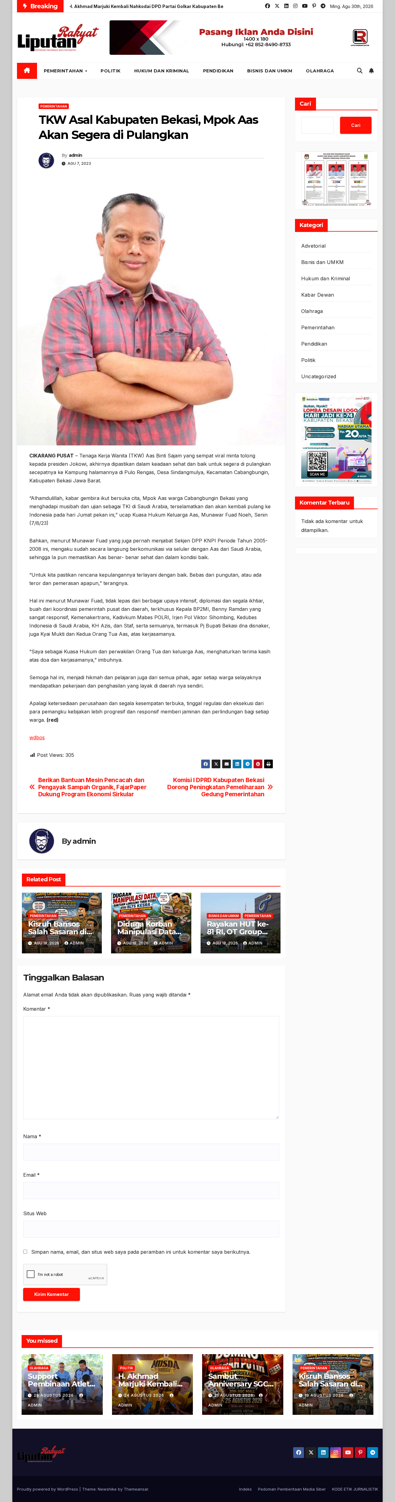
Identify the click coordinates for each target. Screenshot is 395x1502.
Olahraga (320, 71)
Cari (305, 103)
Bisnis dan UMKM (270, 71)
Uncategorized (318, 376)
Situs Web (35, 1213)
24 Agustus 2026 (144, 1395)
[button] (360, 70)
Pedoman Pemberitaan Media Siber (292, 1489)
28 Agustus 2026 (54, 1395)
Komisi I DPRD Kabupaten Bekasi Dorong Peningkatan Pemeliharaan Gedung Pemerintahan (215, 787)
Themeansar (136, 1489)
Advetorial (313, 246)
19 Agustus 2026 (325, 1395)
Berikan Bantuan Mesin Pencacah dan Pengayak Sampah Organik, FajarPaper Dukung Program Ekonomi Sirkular (92, 787)
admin (75, 155)
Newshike (107, 1489)
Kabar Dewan (317, 295)
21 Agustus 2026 (234, 1395)
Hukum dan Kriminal (161, 71)
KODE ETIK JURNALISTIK (355, 1489)
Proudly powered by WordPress (48, 1489)
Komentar (36, 1009)
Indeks (245, 1489)
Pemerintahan (64, 71)
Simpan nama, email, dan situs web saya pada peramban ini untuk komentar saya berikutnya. (140, 1252)
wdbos (37, 737)
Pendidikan (218, 71)
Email (31, 1175)
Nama (32, 1136)
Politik (111, 71)
